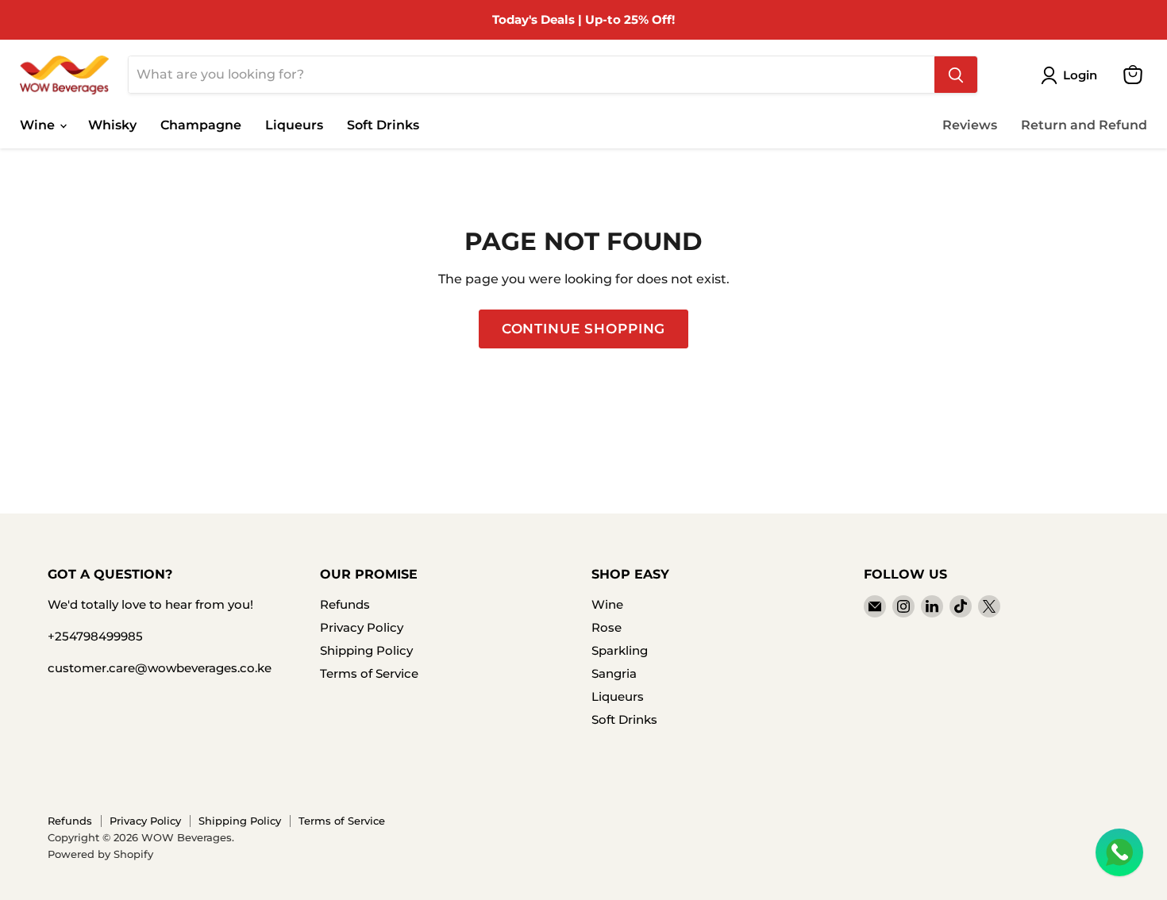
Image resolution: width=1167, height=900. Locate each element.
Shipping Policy (366, 650)
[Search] (955, 74)
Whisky (112, 125)
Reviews (969, 125)
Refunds (345, 604)
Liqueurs (294, 125)
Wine (39, 125)
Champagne (200, 125)
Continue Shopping (583, 329)
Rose (606, 627)
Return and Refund (1084, 125)
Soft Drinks (383, 125)
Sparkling (619, 650)
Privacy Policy (361, 627)
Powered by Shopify (100, 854)
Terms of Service (369, 673)
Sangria (614, 673)
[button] (1072, 75)
